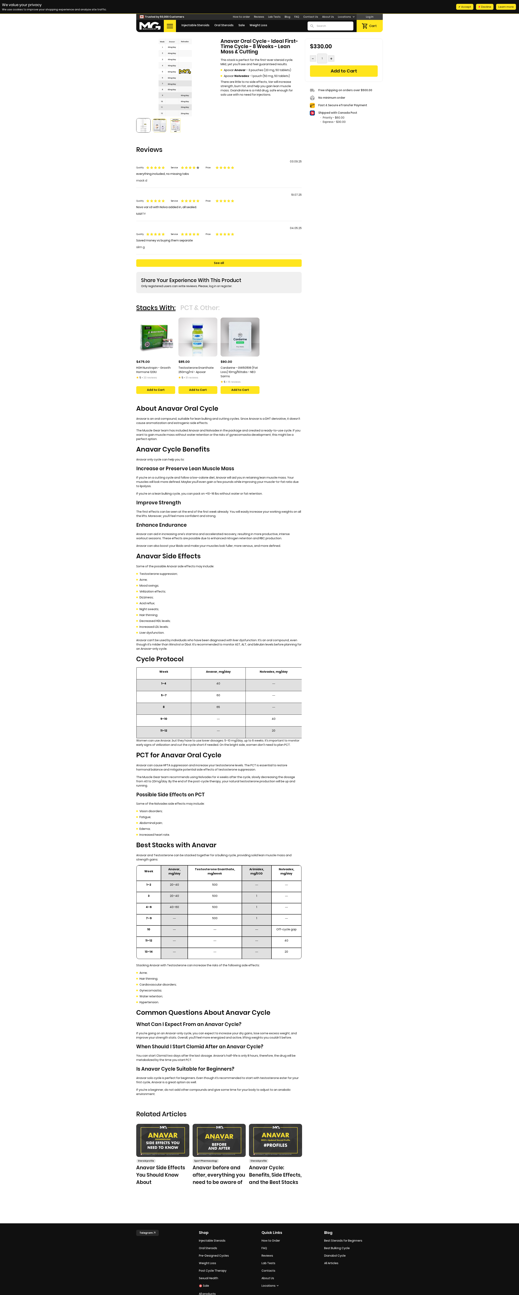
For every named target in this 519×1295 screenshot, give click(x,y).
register (226, 286)
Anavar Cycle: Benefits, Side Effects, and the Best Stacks (275, 1175)
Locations (345, 16)
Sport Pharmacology (205, 1160)
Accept (466, 7)
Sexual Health (208, 1278)
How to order (241, 16)
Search (312, 26)
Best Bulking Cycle (337, 1248)
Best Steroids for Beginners (343, 1241)
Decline (485, 7)
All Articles (331, 1263)
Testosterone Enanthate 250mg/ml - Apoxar (196, 370)
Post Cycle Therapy (212, 1271)
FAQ (296, 16)
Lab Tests (274, 16)
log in (213, 286)
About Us (328, 16)
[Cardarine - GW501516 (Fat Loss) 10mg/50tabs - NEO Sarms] (240, 337)
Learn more (506, 7)
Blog (287, 16)
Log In (369, 16)
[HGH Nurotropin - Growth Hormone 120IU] (155, 337)
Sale (241, 25)
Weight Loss (258, 25)
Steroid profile (146, 1160)
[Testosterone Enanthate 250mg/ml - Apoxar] (197, 337)
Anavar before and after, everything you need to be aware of (219, 1175)
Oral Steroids (224, 25)
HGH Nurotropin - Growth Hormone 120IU (153, 370)
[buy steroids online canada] (150, 26)
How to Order (271, 1241)
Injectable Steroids (195, 25)
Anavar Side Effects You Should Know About (160, 1175)
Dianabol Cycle (335, 1256)
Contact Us (310, 16)
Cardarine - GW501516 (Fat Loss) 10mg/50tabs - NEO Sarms (239, 372)
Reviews (259, 16)
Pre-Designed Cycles (214, 1256)
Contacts (268, 1271)
